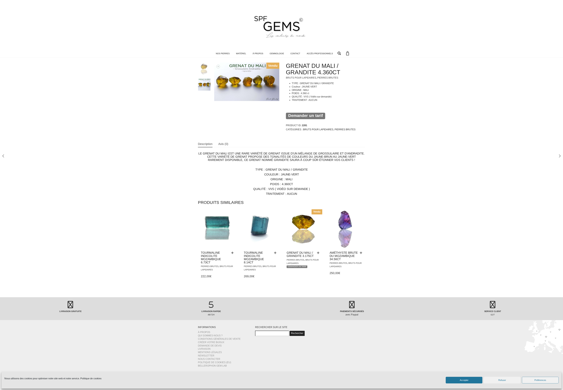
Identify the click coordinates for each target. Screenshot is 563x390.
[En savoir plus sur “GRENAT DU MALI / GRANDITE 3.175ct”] (319, 252)
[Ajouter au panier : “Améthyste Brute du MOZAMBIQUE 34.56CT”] (362, 252)
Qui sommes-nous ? (210, 335)
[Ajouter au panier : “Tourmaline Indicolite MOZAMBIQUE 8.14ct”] (276, 252)
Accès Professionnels (320, 53)
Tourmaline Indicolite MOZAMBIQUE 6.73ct (211, 257)
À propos (258, 53)
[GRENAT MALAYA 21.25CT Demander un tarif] (3, 156)
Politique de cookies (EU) (214, 362)
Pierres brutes (327, 78)
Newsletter (206, 355)
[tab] (205, 144)
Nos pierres (223, 53)
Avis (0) (223, 144)
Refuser (502, 380)
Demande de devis (210, 345)
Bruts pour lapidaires (301, 78)
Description (205, 144)
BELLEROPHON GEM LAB (212, 365)
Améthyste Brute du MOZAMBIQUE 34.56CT (344, 256)
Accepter (464, 380)
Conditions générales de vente (219, 339)
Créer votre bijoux (211, 342)
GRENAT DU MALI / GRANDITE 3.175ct (300, 254)
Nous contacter (209, 359)
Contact (295, 53)
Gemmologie (277, 53)
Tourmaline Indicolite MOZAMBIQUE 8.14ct (254, 257)
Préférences (540, 380)
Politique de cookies (90, 378)
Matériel (241, 53)
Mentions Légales (210, 352)
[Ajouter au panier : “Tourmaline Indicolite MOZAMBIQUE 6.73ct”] (233, 252)
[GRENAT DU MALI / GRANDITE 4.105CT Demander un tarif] (560, 156)
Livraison (204, 349)
